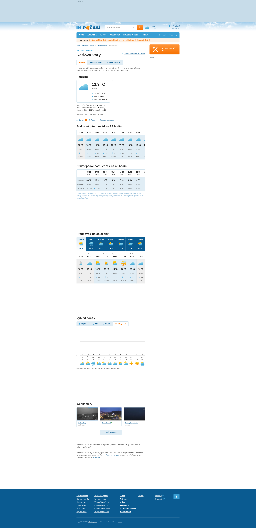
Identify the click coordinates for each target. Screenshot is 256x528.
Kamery (81, 120)
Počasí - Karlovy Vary (111, 455)
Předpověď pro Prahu (101, 502)
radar (103, 35)
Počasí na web (125, 512)
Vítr (96, 324)
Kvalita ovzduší (113, 62)
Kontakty (141, 496)
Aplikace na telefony (128, 508)
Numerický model (100, 499)
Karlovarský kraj (102, 45)
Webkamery (80, 508)
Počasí (82, 62)
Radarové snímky (82, 499)
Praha (153, 26)
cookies (120, 522)
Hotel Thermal (106, 423)
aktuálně (92, 35)
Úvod (78, 45)
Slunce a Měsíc (96, 62)
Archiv (164, 35)
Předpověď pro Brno (101, 505)
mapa (112, 120)
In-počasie (159, 499)
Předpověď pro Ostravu (102, 508)
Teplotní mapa (81, 512)
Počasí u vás (81, 505)
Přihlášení (176, 26)
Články (123, 502)
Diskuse (171, 35)
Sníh (159, 35)
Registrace (175, 28)
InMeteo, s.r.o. (92, 522)
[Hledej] (140, 27)
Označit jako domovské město (134, 54)
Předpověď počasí (88, 45)
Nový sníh (122, 324)
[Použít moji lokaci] (133, 27)
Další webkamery (112, 432)
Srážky (107, 324)
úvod (81, 35)
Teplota (84, 324)
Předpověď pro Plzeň (101, 512)
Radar (93, 120)
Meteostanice (104, 120)
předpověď (115, 35)
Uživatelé (123, 499)
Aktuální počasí (82, 496)
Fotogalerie (124, 505)
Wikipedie (96, 457)
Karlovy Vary (82, 423)
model (131, 35)
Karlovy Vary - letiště (131, 423)
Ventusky (158, 496)
